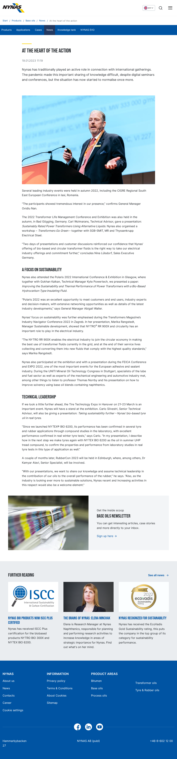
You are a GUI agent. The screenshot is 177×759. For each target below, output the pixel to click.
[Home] (14, 8)
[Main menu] (170, 8)
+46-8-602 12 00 (161, 741)
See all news (156, 575)
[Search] (161, 8)
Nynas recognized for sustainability (142, 618)
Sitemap (52, 702)
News (49, 29)
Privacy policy (56, 681)
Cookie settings (13, 710)
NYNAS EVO (88, 29)
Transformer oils (146, 683)
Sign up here (105, 536)
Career (7, 702)
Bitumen (96, 681)
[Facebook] (77, 726)
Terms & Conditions (59, 688)
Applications (23, 29)
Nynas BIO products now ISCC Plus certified (30, 620)
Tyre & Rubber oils (147, 690)
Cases (38, 29)
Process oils (99, 695)
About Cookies (56, 695)
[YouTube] (99, 726)
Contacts (9, 695)
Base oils (97, 688)
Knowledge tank (67, 29)
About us (8, 681)
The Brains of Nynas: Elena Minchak (86, 618)
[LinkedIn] (88, 726)
